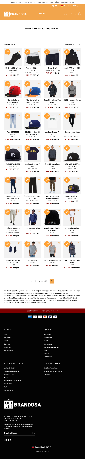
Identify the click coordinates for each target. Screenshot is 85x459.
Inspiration (47, 374)
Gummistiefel (48, 344)
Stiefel (46, 341)
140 (45, 281)
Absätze (46, 353)
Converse (7, 344)
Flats (45, 350)
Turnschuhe (47, 334)
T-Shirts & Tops (9, 374)
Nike (5, 334)
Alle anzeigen (8, 350)
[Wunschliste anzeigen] (75, 14)
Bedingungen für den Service (53, 371)
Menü (42, 13)
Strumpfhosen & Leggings (12, 380)
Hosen (6, 377)
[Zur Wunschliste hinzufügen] (19, 50)
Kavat (6, 341)
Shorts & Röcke (9, 384)
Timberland (7, 337)
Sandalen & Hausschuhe (51, 347)
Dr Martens (7, 347)
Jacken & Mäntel (9, 368)
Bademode (7, 387)
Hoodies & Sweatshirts (11, 371)
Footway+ (46, 451)
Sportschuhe (48, 337)
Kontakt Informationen (51, 368)
